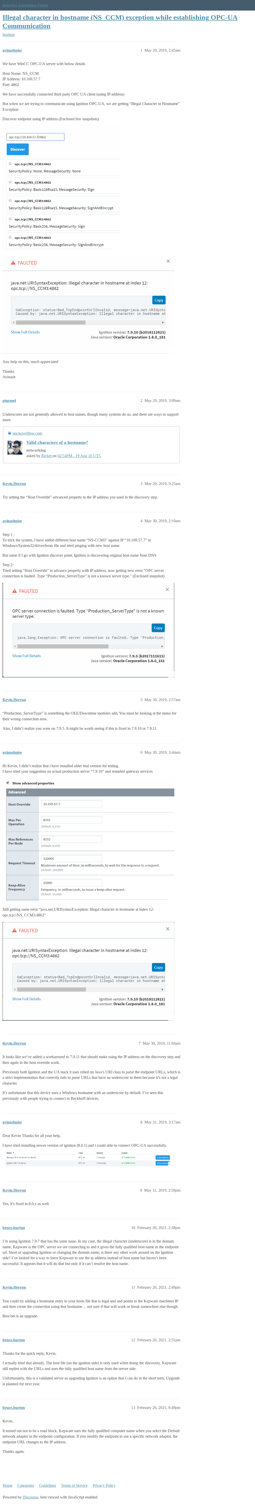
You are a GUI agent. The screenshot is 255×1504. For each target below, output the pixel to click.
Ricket (47, 456)
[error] (88, 305)
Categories (25, 1485)
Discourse (30, 1497)
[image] (88, 1160)
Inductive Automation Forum (25, 5)
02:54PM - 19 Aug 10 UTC (79, 456)
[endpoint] (61, 188)
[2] (88, 971)
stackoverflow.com (27, 433)
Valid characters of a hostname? (57, 442)
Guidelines (47, 1485)
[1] (88, 839)
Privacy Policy (104, 1485)
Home (7, 1485)
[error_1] (88, 630)
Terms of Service (74, 1485)
